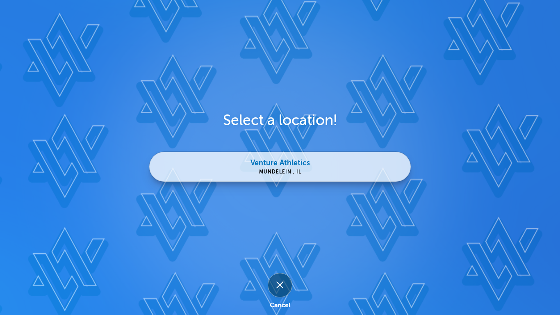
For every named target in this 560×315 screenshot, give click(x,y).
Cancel (280, 305)
